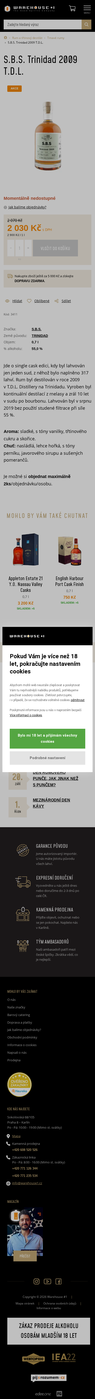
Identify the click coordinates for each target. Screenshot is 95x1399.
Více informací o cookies (26, 715)
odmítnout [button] (78, 700)
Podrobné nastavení (47, 758)
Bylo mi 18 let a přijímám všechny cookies (47, 738)
